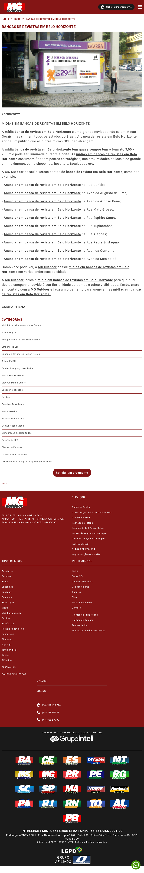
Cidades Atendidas (82, 581)
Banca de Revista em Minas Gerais (21, 354)
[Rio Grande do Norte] (72, 803)
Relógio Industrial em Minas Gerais (21, 339)
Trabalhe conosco (82, 602)
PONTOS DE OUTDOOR (14, 674)
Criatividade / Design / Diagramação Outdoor (27, 461)
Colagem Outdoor (81, 507)
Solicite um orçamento (119, 7)
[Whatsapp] (38, 705)
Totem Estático (10, 361)
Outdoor (6, 397)
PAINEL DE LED (80, 544)
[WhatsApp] (135, 864)
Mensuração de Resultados (17, 433)
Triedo (5, 655)
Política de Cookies (82, 620)
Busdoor (6, 592)
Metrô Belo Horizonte (13, 375)
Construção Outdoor (13, 404)
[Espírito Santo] (72, 760)
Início (5, 19)
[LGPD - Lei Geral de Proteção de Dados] (72, 850)
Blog (17, 19)
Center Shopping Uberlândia (17, 368)
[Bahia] (24, 760)
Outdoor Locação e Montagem (88, 538)
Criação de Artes (81, 517)
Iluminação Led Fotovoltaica (88, 528)
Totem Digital (9, 332)
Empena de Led (10, 347)
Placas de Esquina (12, 447)
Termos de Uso (80, 625)
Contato (76, 608)
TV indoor (7, 660)
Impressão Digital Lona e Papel (89, 533)
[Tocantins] (96, 803)
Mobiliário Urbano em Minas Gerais (21, 325)
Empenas (7, 597)
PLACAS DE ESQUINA (83, 549)
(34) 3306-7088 (50, 712)
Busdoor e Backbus (12, 390)
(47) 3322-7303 (50, 720)
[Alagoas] (119, 804)
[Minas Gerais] (48, 774)
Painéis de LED (10, 440)
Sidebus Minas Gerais (14, 383)
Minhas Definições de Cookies (88, 630)
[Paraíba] (72, 818)
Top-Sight (7, 644)
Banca (5, 581)
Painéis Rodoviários (13, 418)
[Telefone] (38, 712)
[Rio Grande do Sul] (119, 774)
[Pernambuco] (96, 774)
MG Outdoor (47, 267)
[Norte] (96, 789)
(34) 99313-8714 (51, 705)
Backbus (6, 576)
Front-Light (8, 602)
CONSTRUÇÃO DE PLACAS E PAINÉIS (92, 512)
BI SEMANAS (9, 667)
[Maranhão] (72, 789)
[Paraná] (72, 774)
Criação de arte (80, 587)
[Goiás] (96, 760)
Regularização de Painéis (86, 554)
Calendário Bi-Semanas (15, 454)
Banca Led (7, 587)
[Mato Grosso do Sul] (24, 774)
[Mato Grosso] (119, 760)
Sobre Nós (77, 576)
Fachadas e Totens (82, 523)
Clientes (76, 592)
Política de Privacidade (85, 615)
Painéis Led (8, 623)
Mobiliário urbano (12, 613)
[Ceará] (48, 760)
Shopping (7, 639)
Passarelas (8, 634)
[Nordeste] (119, 789)
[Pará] (24, 803)
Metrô (5, 608)
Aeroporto (7, 571)
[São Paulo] (48, 789)
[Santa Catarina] (24, 789)
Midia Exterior (9, 411)
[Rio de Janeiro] (48, 803)
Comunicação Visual (13, 426)
